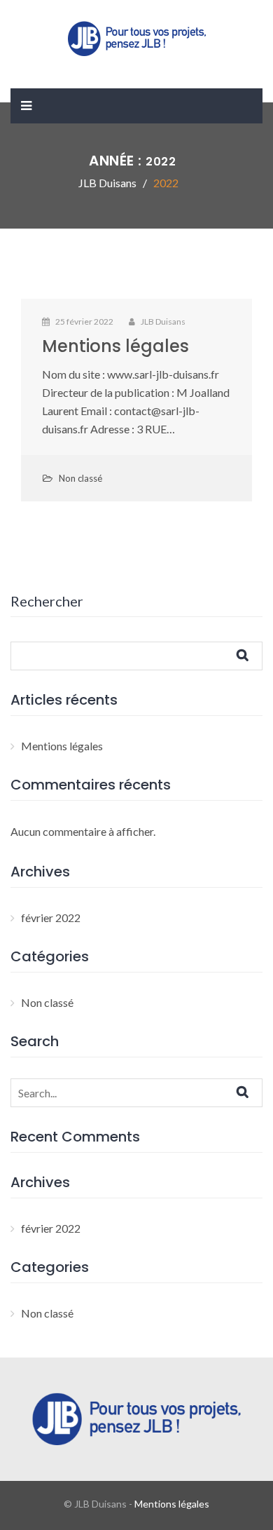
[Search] (254, 1091)
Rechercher (46, 601)
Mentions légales (115, 346)
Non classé (80, 478)
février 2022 (50, 917)
